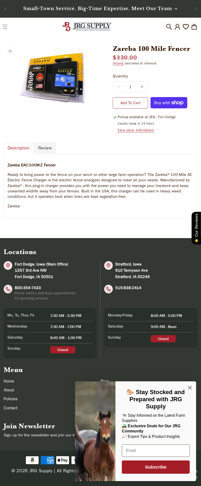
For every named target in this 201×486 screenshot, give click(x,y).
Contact (10, 408)
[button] (5, 26)
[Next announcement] (195, 8)
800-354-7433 (28, 287)
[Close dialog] (190, 387)
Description (19, 148)
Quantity (120, 77)
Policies (11, 399)
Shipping (118, 63)
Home (9, 382)
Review (45, 148)
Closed (62, 350)
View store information (136, 130)
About (9, 390)
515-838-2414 (128, 287)
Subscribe (155, 467)
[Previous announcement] (5, 8)
